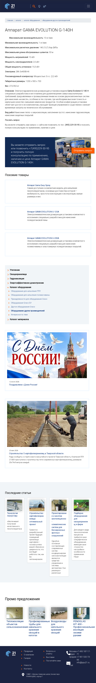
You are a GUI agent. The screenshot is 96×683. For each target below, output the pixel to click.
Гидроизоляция (17, 278)
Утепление (15, 270)
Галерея (27, 658)
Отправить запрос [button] (83, 150)
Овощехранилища (18, 274)
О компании (29, 655)
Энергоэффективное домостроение (27, 283)
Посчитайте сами (53, 661)
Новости (27, 665)
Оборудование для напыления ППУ (26, 291)
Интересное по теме (19, 315)
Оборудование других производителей (27, 311)
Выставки (50, 657)
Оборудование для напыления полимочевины (30, 295)
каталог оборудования (32, 20)
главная (10, 20)
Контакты (28, 669)
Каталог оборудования (20, 287)
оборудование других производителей (56, 20)
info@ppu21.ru (83, 662)
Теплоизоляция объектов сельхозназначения (17, 624)
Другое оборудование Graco (23, 307)
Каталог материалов (19, 319)
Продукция (28, 651)
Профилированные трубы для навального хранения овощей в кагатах (39, 628)
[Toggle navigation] (88, 6)
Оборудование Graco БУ (21, 303)
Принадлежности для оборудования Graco (29, 299)
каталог (18, 20)
